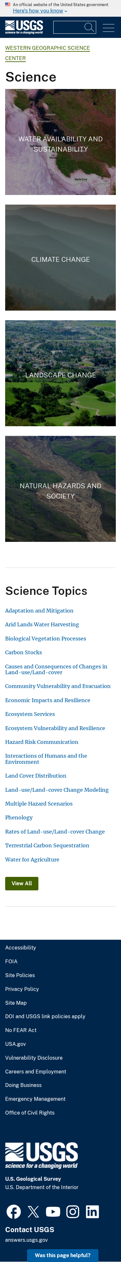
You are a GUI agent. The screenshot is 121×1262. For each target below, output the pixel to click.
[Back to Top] (97, 1238)
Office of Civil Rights (30, 1113)
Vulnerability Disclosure (34, 1058)
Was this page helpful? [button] (63, 1255)
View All (22, 883)
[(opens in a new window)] (13, 1211)
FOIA (11, 962)
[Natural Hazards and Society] (60, 489)
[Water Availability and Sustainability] (60, 142)
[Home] (24, 33)
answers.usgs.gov (26, 1240)
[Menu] (108, 28)
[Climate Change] (60, 258)
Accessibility (20, 948)
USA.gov (15, 1044)
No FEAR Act (20, 1030)
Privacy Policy (22, 989)
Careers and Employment (35, 1072)
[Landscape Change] (60, 373)
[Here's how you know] (60, 8)
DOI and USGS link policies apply (45, 1016)
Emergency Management (35, 1099)
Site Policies (20, 975)
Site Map (16, 1003)
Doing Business (23, 1085)
